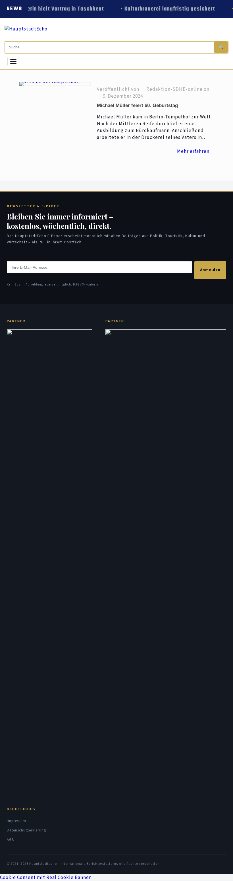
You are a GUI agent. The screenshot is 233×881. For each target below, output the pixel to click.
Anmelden (210, 269)
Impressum (16, 821)
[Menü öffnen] (13, 61)
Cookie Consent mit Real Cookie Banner (45, 877)
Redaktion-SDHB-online (174, 89)
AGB (10, 839)
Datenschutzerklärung (26, 830)
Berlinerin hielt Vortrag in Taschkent (57, 9)
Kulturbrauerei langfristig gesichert (168, 9)
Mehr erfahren (193, 151)
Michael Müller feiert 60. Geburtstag (137, 105)
